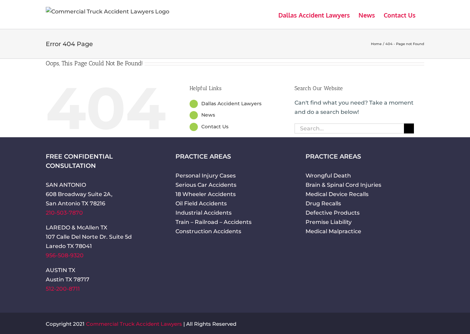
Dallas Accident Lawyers (231, 103)
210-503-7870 (64, 212)
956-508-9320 (65, 255)
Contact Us (214, 126)
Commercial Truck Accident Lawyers (134, 324)
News (208, 115)
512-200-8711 (63, 288)
